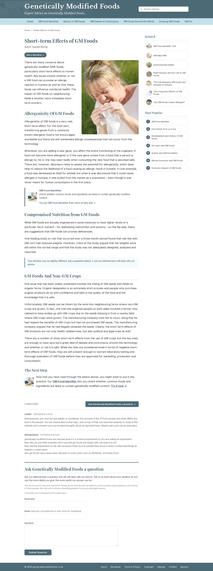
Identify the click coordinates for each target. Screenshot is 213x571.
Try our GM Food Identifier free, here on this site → (67, 202)
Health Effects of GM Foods (46, 30)
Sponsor (184, 567)
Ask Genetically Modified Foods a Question (110, 404)
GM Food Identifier (48, 21)
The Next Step (35, 370)
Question (29, 523)
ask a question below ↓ (80, 261)
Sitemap (161, 567)
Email (52, 511)
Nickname (29, 499)
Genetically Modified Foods (72, 6)
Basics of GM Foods (74, 21)
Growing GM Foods (169, 21)
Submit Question (38, 552)
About (104, 567)
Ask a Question (34, 55)
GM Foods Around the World (138, 21)
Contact (173, 567)
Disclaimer (116, 567)
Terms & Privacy (132, 567)
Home (30, 21)
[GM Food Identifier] (29, 382)
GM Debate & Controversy (104, 21)
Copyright (149, 567)
